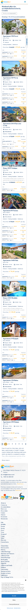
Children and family (6, 565)
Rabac (2, 538)
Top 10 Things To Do (7, 577)
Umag (2, 536)
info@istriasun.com (8, 474)
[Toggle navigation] (25, 2)
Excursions (4, 516)
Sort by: (9, 13)
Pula (2, 522)
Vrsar (2, 532)
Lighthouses (4, 575)
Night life (3, 563)
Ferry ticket (4, 511)
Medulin (3, 524)
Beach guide (4, 559)
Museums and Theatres (7, 553)
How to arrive (5, 548)
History (3, 549)
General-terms (17, 608)
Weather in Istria (5, 573)
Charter (3, 515)
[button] (25, 580)
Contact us (4, 505)
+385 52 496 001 (8, 477)
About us (3, 503)
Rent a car (4, 509)
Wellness (3, 567)
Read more (20, 484)
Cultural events (5, 555)
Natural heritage (5, 557)
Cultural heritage (5, 551)
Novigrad (3, 534)
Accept (14, 596)
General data (4, 546)
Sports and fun (5, 561)
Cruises (3, 513)
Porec (2, 530)
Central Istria (5, 542)
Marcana (3, 540)
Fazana (3, 526)
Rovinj (3, 528)
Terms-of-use (10, 608)
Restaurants (4, 519)
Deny (14, 600)
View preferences (14, 604)
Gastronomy (4, 569)
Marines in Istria (5, 571)
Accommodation (5, 507)
